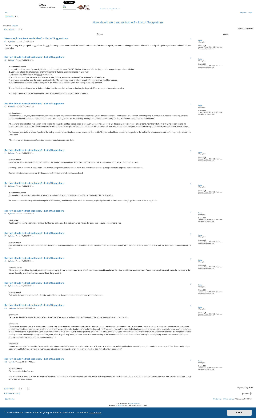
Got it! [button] (239, 412)
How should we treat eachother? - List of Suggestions (128, 22)
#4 (5, 153)
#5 (5, 186)
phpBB (120, 405)
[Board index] (21, 5)
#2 (5, 60)
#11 (5, 362)
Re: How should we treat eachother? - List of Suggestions (34, 57)
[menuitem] (6, 12)
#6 (5, 214)
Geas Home (104, 9)
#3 (5, 106)
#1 (5, 41)
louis (200, 40)
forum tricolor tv (134, 403)
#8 (5, 261)
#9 (5, 286)
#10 (5, 308)
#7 (5, 236)
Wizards (15, 26)
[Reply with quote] (190, 39)
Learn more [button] (95, 412)
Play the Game (114, 9)
